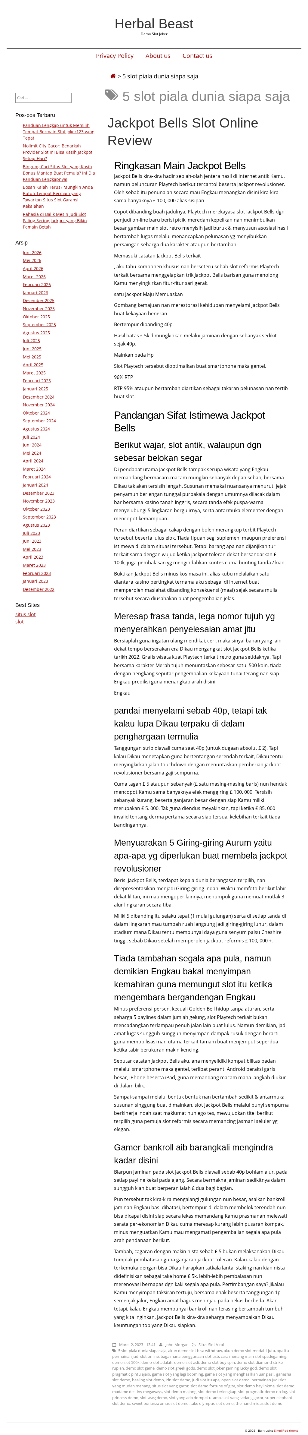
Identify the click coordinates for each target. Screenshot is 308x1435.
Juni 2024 (32, 445)
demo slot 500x (126, 1362)
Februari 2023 (37, 573)
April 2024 (33, 461)
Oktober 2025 (36, 317)
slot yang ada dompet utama (195, 1397)
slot (19, 621)
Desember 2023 (38, 493)
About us (158, 55)
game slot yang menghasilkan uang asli (239, 1374)
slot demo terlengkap (217, 1391)
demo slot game (140, 1368)
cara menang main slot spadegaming (253, 1356)
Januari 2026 (35, 292)
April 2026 (33, 268)
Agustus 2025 (36, 333)
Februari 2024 (37, 477)
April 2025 (33, 364)
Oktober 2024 (36, 413)
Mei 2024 (32, 453)
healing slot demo (148, 1380)
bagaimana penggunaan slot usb (190, 1356)
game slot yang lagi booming (177, 1374)
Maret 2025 (34, 373)
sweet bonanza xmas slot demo (160, 1403)
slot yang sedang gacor (243, 1397)
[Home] (113, 76)
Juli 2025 (31, 340)
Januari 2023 (35, 581)
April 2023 (33, 557)
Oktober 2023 (36, 509)
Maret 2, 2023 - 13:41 (137, 1344)
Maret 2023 (34, 565)
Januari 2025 (35, 389)
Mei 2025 (32, 357)
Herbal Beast (154, 23)
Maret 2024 (34, 469)
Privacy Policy (115, 55)
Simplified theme (286, 1430)
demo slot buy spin (218, 1362)
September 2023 (39, 517)
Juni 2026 (32, 252)
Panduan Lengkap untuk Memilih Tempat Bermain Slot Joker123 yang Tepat (58, 131)
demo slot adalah (156, 1362)
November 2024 (39, 405)
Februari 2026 (37, 284)
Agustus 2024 (36, 429)
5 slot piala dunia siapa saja (142, 1350)
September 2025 (39, 324)
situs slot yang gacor (170, 1386)
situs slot (25, 614)
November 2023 (39, 501)
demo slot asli (186, 1362)
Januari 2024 (35, 485)
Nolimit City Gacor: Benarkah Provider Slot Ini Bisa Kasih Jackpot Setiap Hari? (57, 152)
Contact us (197, 55)
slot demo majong (180, 1391)
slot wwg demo (153, 1397)
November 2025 (39, 308)
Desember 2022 (38, 589)
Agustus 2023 (36, 525)
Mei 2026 (32, 260)
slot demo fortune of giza (212, 1386)
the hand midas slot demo (259, 1403)
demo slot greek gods (175, 1368)
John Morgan (177, 1344)
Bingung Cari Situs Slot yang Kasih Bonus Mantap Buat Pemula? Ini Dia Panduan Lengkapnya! (59, 173)
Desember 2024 (38, 397)
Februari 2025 (37, 380)
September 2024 (39, 421)
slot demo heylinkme (256, 1386)
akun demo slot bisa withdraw (195, 1350)
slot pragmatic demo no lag (262, 1391)
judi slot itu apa (206, 1380)
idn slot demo (178, 1380)
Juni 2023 (32, 541)
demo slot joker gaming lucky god (227, 1368)
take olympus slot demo (212, 1403)
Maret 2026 (34, 276)
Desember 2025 (38, 300)
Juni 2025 (32, 349)
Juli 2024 (31, 437)
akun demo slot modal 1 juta (249, 1350)
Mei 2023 (32, 549)
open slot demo (235, 1380)
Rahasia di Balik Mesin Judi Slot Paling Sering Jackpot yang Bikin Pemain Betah (55, 220)
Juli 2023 (31, 533)
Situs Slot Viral (211, 1344)
